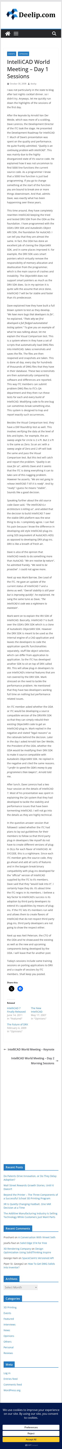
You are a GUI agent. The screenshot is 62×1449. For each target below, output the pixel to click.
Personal (9, 1347)
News (7, 1330)
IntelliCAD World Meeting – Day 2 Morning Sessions (32, 1060)
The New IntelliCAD (36, 1009)
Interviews (10, 1324)
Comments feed (13, 1384)
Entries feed (11, 1378)
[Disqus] (31, 1109)
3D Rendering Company (17, 1248)
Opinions (23, 54)
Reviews (8, 1353)
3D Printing (10, 1307)
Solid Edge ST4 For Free (33, 1243)
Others (8, 1341)
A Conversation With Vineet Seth (36, 1237)
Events (11, 54)
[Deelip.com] (8, 33)
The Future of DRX (17, 1024)
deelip (33, 83)
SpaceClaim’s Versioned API (38, 1258)
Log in (7, 1373)
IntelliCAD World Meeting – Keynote (31, 1049)
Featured (9, 1318)
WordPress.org (12, 1390)
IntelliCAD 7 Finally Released (16, 1009)
